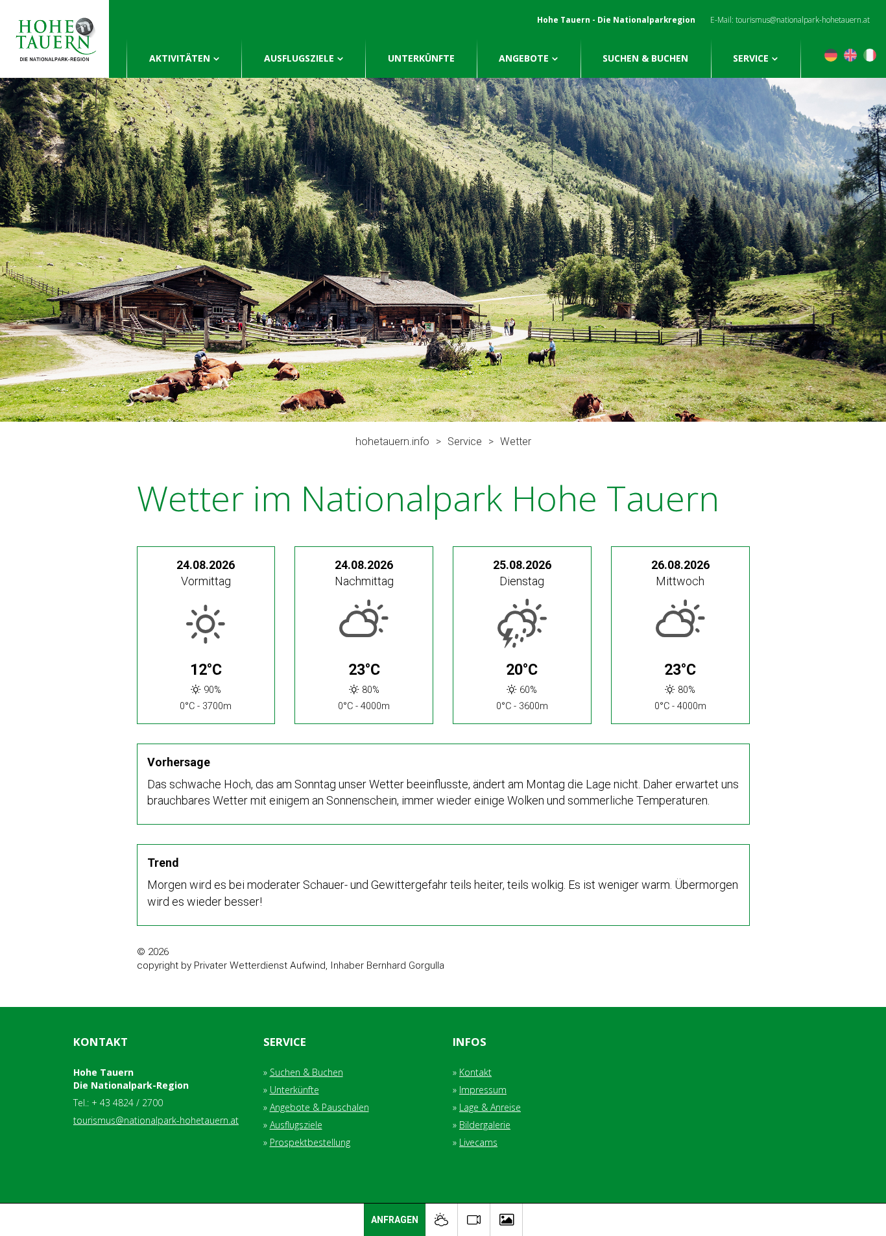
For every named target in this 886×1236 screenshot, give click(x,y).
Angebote (524, 58)
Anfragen (394, 1220)
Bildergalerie (484, 1125)
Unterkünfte (421, 58)
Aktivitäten (179, 58)
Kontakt (475, 1072)
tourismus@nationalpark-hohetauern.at (803, 19)
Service (751, 58)
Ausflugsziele (299, 58)
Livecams (478, 1142)
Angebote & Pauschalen (319, 1107)
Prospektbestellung (310, 1142)
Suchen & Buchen (645, 58)
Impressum (483, 1090)
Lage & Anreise (490, 1107)
